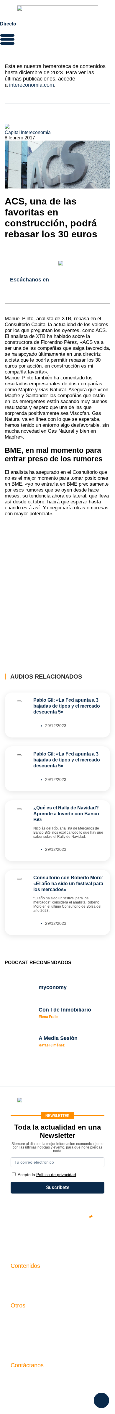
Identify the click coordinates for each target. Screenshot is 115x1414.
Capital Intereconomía (28, 132)
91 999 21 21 (24, 1389)
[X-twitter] (22, 1237)
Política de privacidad (33, 1337)
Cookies (19, 1347)
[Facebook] (40, 1237)
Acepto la (47, 1174)
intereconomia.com (31, 85)
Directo (8, 23)
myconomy (22, 1278)
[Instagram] (75, 1237)
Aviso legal (22, 1327)
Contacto (20, 1317)
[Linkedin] (93, 1237)
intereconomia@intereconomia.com (48, 1380)
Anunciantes (24, 1288)
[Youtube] (57, 1237)
